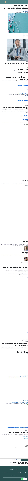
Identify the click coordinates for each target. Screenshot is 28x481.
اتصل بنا (15, 472)
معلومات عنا (8, 472)
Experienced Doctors (22, 100)
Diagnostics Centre (23, 93)
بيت (2, 472)
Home (19, 4)
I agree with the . (16, 459)
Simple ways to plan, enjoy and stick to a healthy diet (18, 376)
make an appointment (25, 11)
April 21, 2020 (26, 375)
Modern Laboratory (23, 85)
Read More (26, 95)
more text (26, 403)
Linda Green (25, 119)
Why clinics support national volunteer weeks (19, 402)
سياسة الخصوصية (24, 472)
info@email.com (26, 438)
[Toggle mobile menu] (14, 1)
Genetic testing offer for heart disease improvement (18, 427)
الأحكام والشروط (19, 472)
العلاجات (5, 472)
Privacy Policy (18, 459)
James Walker (24, 116)
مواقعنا (12, 472)
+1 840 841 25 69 (25, 436)
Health (23, 375)
